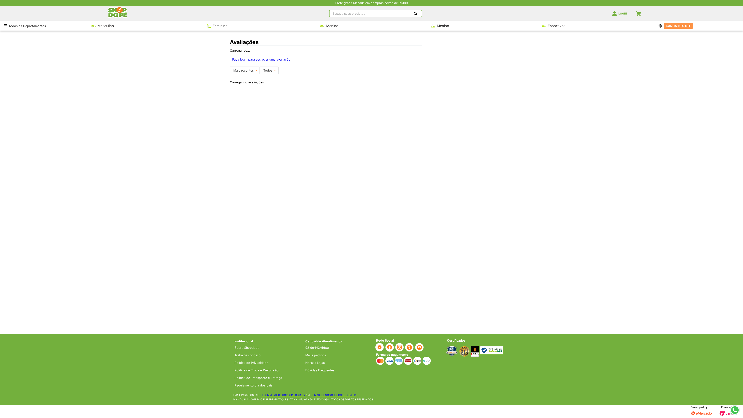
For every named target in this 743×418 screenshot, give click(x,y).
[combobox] (375, 13)
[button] (7, 26)
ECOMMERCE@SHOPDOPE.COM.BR (283, 395)
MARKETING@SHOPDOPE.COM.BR (335, 395)
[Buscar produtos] (416, 13)
